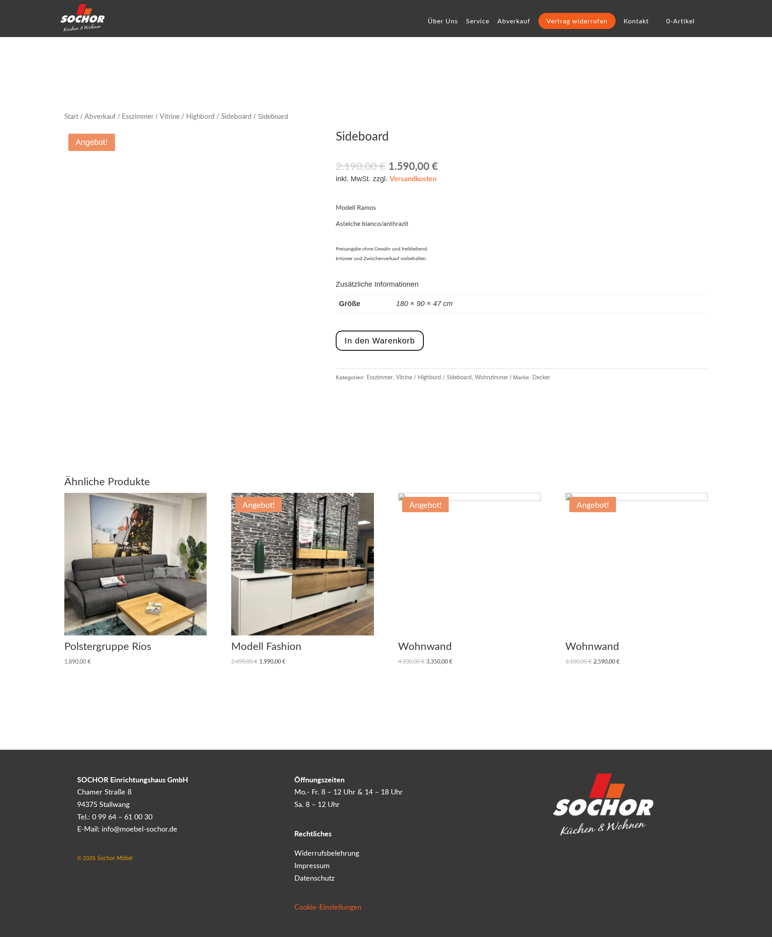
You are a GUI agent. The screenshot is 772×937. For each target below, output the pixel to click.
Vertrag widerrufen (577, 21)
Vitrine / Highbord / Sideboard (206, 116)
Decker (541, 377)
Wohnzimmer (491, 377)
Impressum (312, 865)
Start (71, 116)
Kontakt (636, 21)
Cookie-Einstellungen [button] (327, 907)
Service (477, 21)
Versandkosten (413, 178)
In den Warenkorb (380, 340)
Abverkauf (513, 21)
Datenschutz (314, 878)
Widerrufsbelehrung (326, 853)
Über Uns (443, 21)
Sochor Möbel (114, 858)
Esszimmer (138, 116)
